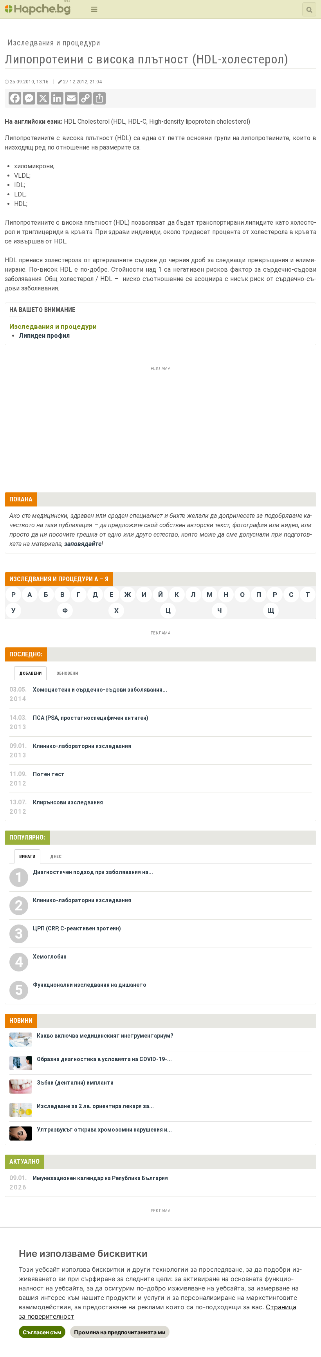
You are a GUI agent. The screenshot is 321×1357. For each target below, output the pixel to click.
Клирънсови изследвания (68, 802)
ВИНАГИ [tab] (27, 856)
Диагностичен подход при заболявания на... (93, 872)
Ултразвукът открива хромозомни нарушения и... (104, 1129)
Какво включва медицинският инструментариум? (105, 1036)
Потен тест (49, 774)
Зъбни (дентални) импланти (75, 1082)
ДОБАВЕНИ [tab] (30, 673)
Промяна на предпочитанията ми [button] (120, 1332)
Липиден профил (44, 335)
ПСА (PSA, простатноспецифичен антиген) (90, 718)
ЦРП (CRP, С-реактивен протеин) (77, 928)
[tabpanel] (160, 750)
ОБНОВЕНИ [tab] (67, 673)
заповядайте (82, 544)
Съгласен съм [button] (42, 1332)
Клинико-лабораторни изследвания (82, 746)
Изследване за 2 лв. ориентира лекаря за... (95, 1106)
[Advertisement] (160, 428)
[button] (93, 9)
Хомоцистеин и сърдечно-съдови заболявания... (100, 690)
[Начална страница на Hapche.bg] (37, 12)
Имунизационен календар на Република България (100, 1178)
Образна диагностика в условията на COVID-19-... (104, 1059)
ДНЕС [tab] (55, 856)
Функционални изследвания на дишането (89, 985)
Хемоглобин (50, 956)
